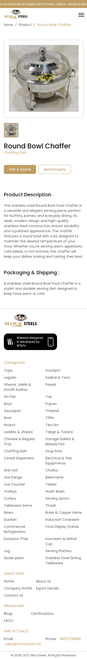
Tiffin (49, 417)
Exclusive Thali (16, 538)
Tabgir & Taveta (59, 431)
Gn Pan (10, 396)
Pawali (50, 384)
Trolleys (10, 491)
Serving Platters (58, 550)
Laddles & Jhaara (18, 431)
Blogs (8, 613)
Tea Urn (51, 424)
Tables (51, 484)
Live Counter (14, 484)
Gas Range (13, 477)
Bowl (7, 417)
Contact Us (13, 595)
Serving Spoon (57, 498)
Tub (48, 396)
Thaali (50, 505)
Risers (8, 512)
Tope (8, 370)
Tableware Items (18, 505)
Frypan (51, 403)
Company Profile (18, 588)
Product (25, 25)
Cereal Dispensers (19, 458)
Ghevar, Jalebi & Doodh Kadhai (17, 387)
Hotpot (9, 424)
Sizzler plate (14, 558)
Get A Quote (20, 169)
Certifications (42, 613)
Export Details (47, 588)
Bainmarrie (54, 477)
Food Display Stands (62, 526)
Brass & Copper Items (63, 512)
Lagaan (10, 377)
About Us (43, 581)
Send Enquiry (55, 169)
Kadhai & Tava (57, 377)
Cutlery (10, 498)
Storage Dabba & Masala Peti (59, 441)
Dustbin (10, 519)
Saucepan (12, 410)
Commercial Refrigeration (15, 529)
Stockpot (53, 370)
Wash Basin (55, 491)
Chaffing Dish (15, 451)
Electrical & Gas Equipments (58, 461)
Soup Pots (53, 451)
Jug (7, 550)
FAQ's (8, 620)
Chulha (51, 470)
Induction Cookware (62, 519)
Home (8, 25)
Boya (8, 403)
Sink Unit (11, 470)
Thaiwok (52, 410)
